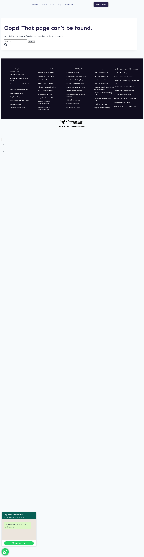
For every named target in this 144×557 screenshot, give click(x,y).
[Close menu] (1, 139)
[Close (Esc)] (141, 2)
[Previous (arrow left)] (3, 278)
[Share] (137, 2)
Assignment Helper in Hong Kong (16, 154)
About (52, 4)
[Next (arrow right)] (140, 278)
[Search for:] (16, 41)
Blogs (60, 4)
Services (35, 4)
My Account (69, 4)
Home (44, 4)
